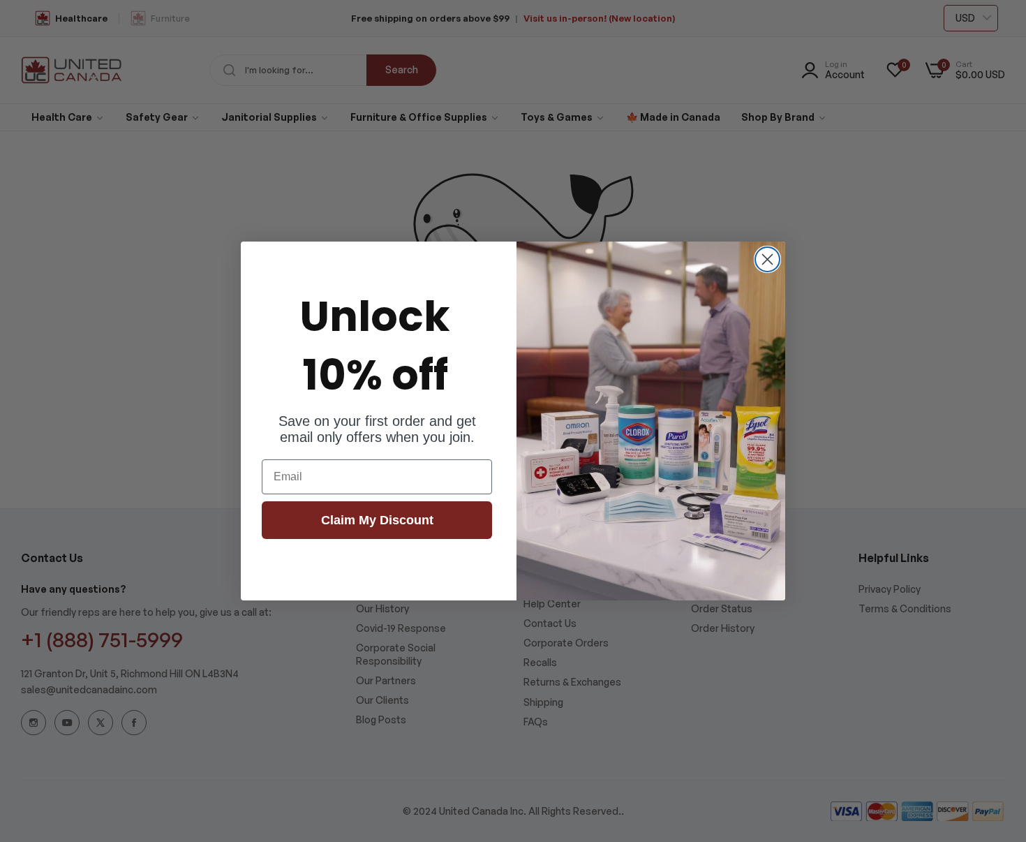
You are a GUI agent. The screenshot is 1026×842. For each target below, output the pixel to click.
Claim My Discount (377, 520)
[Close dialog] (767, 259)
